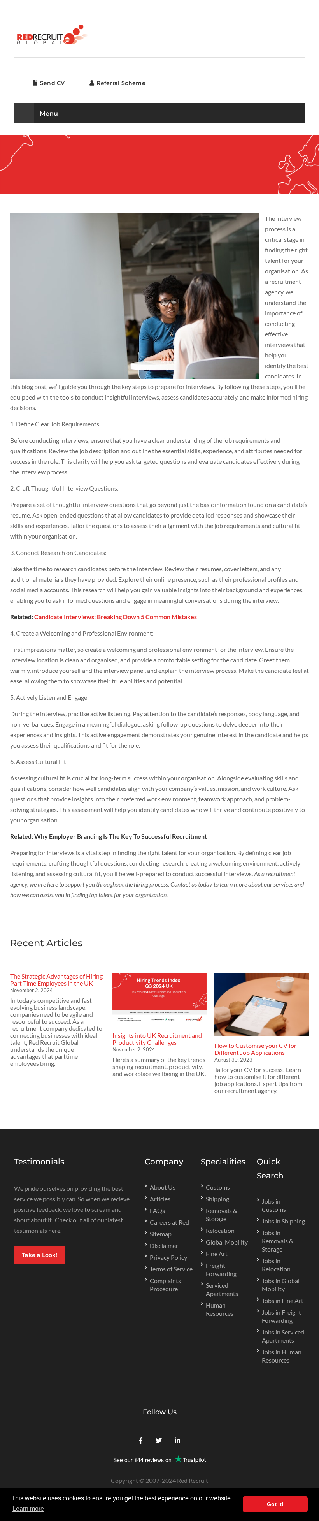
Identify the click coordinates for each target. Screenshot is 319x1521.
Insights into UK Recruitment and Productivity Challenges (157, 1039)
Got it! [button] (275, 1504)
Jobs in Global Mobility (281, 1284)
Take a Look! (39, 1255)
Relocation (220, 1230)
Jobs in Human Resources (281, 1356)
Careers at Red (169, 1222)
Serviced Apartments (222, 1289)
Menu (48, 113)
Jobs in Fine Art (282, 1300)
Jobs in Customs (274, 1205)
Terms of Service (171, 1269)
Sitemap (161, 1234)
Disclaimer (164, 1245)
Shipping (217, 1198)
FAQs (157, 1210)
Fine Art (217, 1253)
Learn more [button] (28, 1508)
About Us (162, 1187)
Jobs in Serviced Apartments (283, 1336)
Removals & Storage (221, 1214)
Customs (218, 1187)
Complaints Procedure (165, 1284)
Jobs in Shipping (283, 1221)
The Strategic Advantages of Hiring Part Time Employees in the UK (56, 979)
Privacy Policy (168, 1257)
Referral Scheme (120, 82)
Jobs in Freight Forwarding (281, 1316)
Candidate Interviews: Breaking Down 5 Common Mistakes (115, 616)
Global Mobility (227, 1242)
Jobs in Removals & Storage (277, 1241)
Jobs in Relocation (276, 1265)
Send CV (51, 82)
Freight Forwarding (221, 1269)
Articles (160, 1198)
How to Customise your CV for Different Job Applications (255, 1049)
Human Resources (219, 1309)
